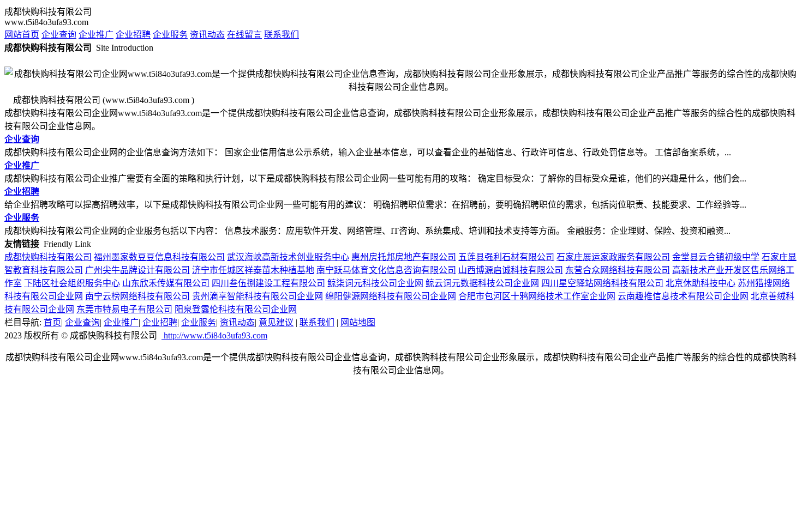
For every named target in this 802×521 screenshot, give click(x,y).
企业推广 (96, 34)
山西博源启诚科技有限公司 (510, 270)
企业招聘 (133, 34)
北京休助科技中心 (700, 283)
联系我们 (281, 34)
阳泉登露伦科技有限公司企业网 (236, 309)
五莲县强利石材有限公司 (506, 257)
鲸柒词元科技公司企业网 (375, 283)
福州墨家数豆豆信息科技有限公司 (159, 257)
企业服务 (170, 34)
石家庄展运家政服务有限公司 (613, 257)
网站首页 (21, 34)
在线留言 (244, 34)
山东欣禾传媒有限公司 (166, 283)
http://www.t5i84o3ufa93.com (214, 335)
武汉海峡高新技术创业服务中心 (288, 257)
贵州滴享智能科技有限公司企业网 (257, 296)
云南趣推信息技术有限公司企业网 (683, 296)
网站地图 (357, 322)
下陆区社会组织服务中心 (72, 283)
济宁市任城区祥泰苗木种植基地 (253, 270)
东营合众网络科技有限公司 (617, 270)
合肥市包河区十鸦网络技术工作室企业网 (536, 296)
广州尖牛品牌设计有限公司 (137, 270)
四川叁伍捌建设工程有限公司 (268, 283)
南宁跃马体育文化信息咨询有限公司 (386, 270)
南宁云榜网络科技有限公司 (137, 296)
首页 (52, 322)
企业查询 (58, 34)
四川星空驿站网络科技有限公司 (602, 283)
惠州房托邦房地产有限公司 (403, 257)
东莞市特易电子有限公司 (124, 309)
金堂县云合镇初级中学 (715, 257)
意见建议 (276, 322)
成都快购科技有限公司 (48, 257)
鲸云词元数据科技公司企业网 (482, 283)
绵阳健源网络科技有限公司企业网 (390, 296)
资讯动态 (207, 34)
